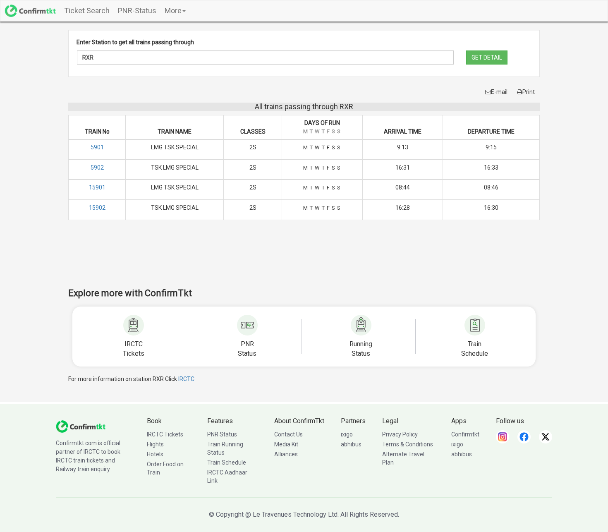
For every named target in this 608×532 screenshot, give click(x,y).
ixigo (347, 434)
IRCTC (186, 379)
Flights (155, 444)
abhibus (351, 444)
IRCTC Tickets (165, 434)
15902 (97, 207)
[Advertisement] (304, 259)
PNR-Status (137, 10)
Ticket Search (87, 10)
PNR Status (222, 434)
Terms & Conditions (407, 444)
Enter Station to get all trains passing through (135, 42)
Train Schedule (226, 462)
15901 (97, 187)
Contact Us (288, 434)
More (173, 10)
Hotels (155, 454)
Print (528, 92)
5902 (97, 167)
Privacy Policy (400, 434)
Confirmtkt (465, 434)
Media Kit (286, 444)
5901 (97, 147)
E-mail (499, 92)
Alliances (286, 454)
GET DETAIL (487, 57)
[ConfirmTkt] (80, 426)
